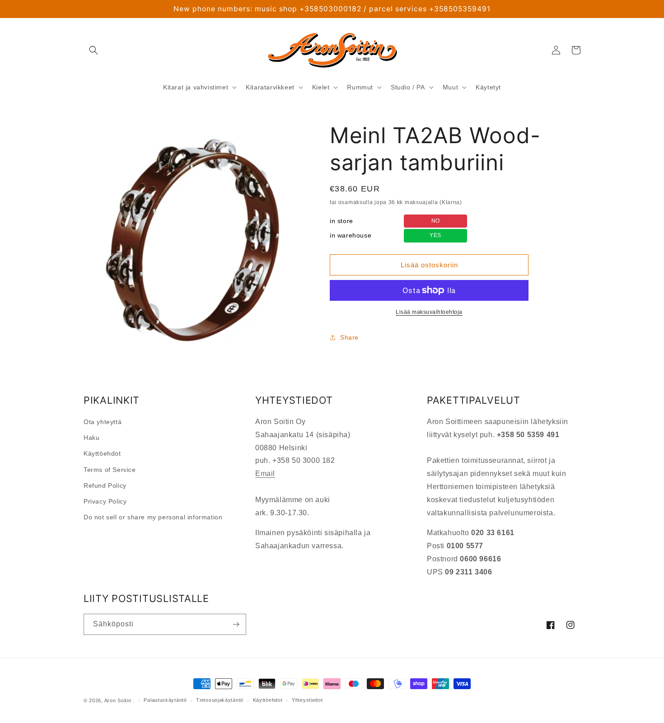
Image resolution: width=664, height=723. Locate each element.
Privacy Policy (105, 501)
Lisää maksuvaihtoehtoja (429, 312)
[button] (93, 50)
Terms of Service (110, 469)
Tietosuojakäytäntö (219, 700)
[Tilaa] (236, 624)
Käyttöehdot (102, 453)
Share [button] (349, 337)
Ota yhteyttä (103, 421)
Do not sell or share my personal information (153, 517)
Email (265, 473)
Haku (91, 437)
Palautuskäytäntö (165, 700)
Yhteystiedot (307, 700)
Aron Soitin (117, 700)
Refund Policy (105, 485)
